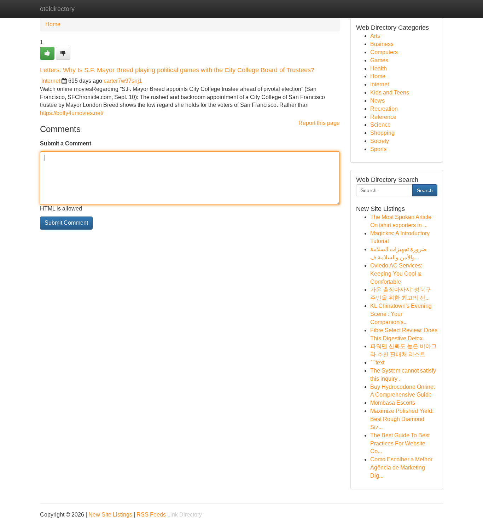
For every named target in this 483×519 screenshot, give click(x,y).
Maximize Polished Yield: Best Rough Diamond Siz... (401, 419)
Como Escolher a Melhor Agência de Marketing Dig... (401, 467)
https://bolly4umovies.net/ (71, 113)
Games (379, 60)
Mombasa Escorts (392, 403)
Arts (375, 36)
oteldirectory (57, 8)
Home (52, 24)
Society (379, 141)
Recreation (384, 109)
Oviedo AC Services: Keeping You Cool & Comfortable (396, 274)
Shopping (382, 133)
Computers (384, 52)
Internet (50, 81)
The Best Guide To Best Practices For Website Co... (400, 443)
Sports (378, 149)
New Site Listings (110, 515)
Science (380, 125)
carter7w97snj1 (123, 81)
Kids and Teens (389, 93)
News (377, 101)
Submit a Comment (65, 143)
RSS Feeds (151, 515)
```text (377, 362)
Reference (383, 117)
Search (425, 190)
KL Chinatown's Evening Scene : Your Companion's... (401, 314)
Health (378, 68)
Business (382, 44)
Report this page (319, 123)
